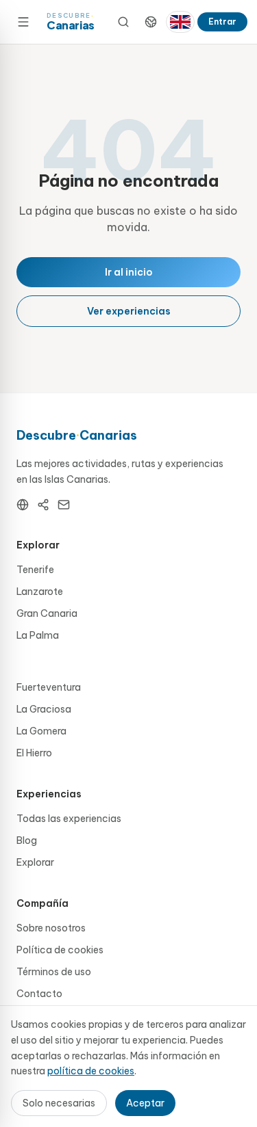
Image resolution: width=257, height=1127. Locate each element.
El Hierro (34, 753)
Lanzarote (39, 591)
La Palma (37, 635)
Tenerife (35, 570)
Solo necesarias (59, 1103)
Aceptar (145, 1103)
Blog (26, 840)
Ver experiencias (129, 311)
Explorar (35, 862)
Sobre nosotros (51, 928)
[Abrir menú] (23, 22)
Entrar (222, 21)
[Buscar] (123, 22)
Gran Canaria (46, 613)
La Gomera (41, 731)
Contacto (39, 993)
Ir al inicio (129, 272)
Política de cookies (59, 950)
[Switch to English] (180, 22)
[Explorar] (150, 22)
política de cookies (90, 1071)
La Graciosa (43, 709)
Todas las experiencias (68, 818)
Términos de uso (53, 972)
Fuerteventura (48, 687)
